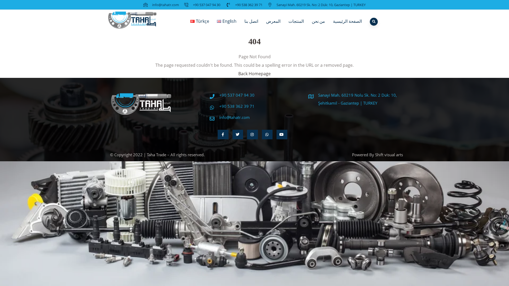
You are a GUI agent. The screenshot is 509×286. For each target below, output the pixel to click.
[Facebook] (223, 134)
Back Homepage (254, 74)
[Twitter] (237, 134)
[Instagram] (252, 134)
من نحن (318, 21)
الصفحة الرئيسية (347, 21)
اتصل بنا (251, 21)
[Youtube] (282, 134)
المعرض (273, 21)
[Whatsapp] (267, 134)
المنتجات (296, 21)
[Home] (132, 21)
